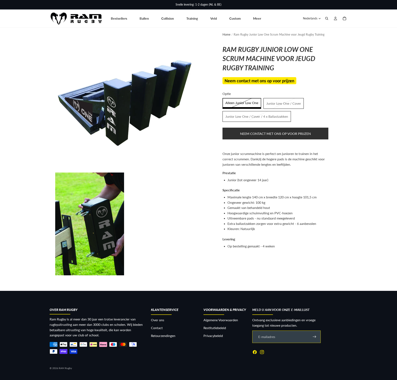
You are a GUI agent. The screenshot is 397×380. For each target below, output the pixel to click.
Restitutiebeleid (214, 328)
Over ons (157, 320)
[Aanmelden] (314, 336)
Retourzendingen (163, 336)
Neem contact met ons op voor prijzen (275, 133)
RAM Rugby (65, 368)
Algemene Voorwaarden (220, 320)
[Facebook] (254, 352)
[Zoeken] (326, 18)
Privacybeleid (213, 336)
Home (226, 34)
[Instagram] (261, 352)
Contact (157, 328)
